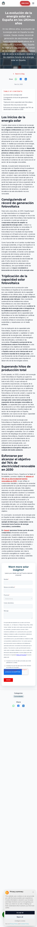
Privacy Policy (14, 923)
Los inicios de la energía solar (13, 95)
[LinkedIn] (26, 79)
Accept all (20, 912)
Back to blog (19, 74)
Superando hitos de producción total (15, 105)
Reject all (20, 917)
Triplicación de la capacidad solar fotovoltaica (18, 102)
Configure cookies (20, 921)
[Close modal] (33, 892)
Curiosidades (18, 696)
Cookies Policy (24, 923)
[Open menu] (33, 3)
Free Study (25, 3)
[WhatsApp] (16, 79)
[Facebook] (21, 79)
